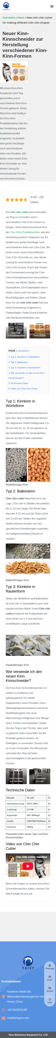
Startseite (8, 17)
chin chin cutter (19, 212)
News (21, 17)
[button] (51, 6)
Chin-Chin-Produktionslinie (25, 232)
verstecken (23, 351)
